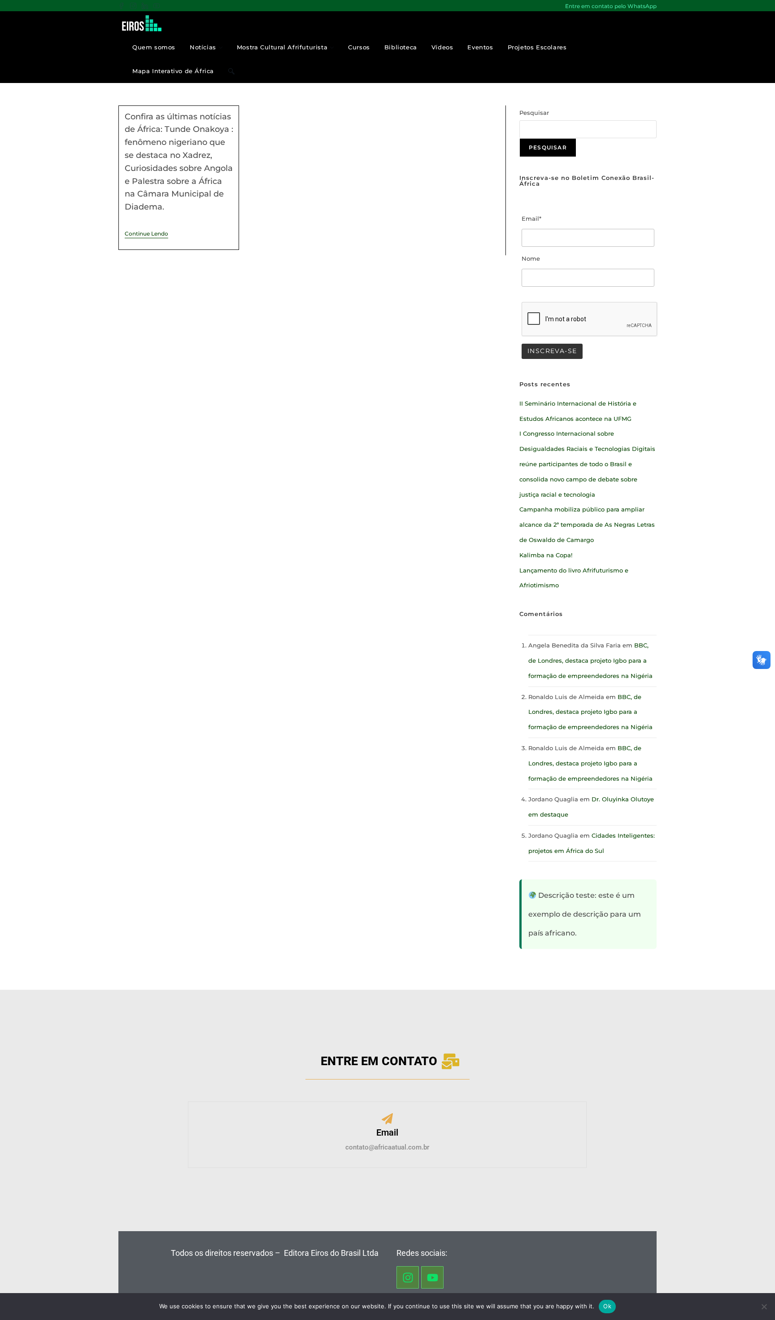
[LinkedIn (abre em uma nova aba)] (145, 6)
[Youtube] (432, 1277)
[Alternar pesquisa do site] (231, 71)
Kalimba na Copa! (545, 555)
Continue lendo (146, 234)
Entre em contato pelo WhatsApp (611, 6)
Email (387, 1132)
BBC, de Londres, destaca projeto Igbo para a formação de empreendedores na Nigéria (590, 660)
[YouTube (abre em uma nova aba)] (156, 6)
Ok (607, 1306)
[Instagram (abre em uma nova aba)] (133, 6)
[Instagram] (407, 1277)
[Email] (387, 1119)
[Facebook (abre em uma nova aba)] (122, 6)
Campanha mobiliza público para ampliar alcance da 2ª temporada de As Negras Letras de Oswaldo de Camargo (587, 524)
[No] (763, 1306)
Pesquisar (534, 112)
